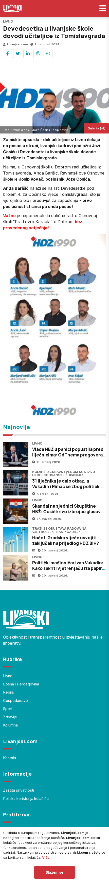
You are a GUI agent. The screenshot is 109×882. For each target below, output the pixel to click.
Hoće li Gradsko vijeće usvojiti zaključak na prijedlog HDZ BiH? (65, 540)
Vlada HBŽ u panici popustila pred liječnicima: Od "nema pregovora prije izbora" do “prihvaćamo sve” (67, 454)
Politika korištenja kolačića (26, 798)
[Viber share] (37, 53)
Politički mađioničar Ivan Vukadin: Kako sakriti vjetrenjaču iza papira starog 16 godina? (68, 568)
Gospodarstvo (15, 700)
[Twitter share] (17, 53)
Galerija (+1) (96, 128)
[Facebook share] (7, 53)
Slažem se (54, 872)
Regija (8, 692)
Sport (7, 708)
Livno (7, 675)
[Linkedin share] (27, 53)
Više (45, 857)
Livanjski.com (17, 44)
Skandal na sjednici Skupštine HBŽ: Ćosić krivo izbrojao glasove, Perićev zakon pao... (68, 511)
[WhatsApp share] (48, 53)
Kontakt (9, 757)
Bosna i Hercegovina (21, 684)
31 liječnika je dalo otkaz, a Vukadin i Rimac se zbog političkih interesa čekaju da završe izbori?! (67, 486)
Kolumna (10, 725)
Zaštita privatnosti (18, 790)
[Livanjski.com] (12, 8)
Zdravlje (10, 717)
